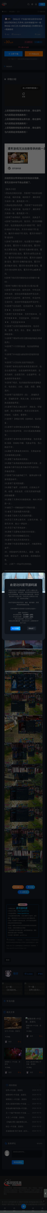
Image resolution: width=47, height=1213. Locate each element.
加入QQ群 (15, 628)
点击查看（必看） (28, 615)
